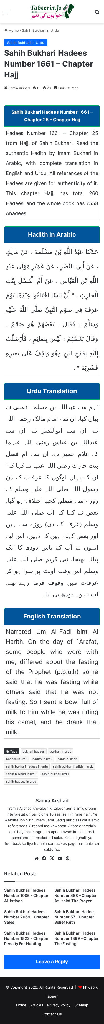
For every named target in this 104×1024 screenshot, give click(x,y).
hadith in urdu (42, 759)
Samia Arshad (19, 88)
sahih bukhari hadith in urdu (73, 766)
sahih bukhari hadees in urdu (27, 766)
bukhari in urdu (60, 751)
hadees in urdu (16, 759)
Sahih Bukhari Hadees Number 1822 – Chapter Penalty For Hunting (26, 938)
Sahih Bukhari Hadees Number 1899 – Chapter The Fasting (76, 938)
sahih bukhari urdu (55, 774)
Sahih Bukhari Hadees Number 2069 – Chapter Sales (26, 916)
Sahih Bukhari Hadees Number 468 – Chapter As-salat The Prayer (75, 895)
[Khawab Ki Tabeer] (52, 12)
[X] (52, 858)
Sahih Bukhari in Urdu (40, 30)
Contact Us (52, 1014)
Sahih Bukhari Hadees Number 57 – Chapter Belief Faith (75, 916)
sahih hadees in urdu (21, 781)
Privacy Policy (58, 1005)
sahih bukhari (67, 759)
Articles (36, 1005)
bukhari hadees (33, 751)
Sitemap (81, 1005)
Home (13, 30)
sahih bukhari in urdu (21, 774)
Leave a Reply (52, 961)
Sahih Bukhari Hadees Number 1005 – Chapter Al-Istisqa (26, 895)
